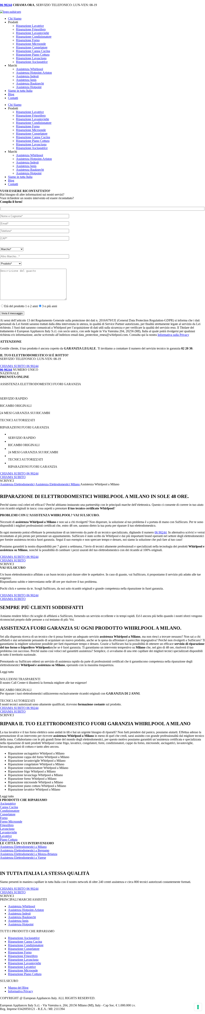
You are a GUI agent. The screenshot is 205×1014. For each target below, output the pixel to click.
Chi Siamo (14, 18)
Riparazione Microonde (31, 43)
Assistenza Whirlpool (29, 69)
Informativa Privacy (20, 991)
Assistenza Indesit (27, 76)
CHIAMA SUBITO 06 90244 (19, 366)
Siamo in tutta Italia (20, 90)
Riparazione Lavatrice (30, 25)
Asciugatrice (8, 803)
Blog (11, 94)
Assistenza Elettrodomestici (17, 484)
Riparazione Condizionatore (33, 36)
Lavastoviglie (8, 832)
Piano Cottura (8, 839)
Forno (4, 818)
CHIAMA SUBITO (13, 477)
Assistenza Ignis (26, 80)
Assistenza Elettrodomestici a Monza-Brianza (28, 854)
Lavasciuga (7, 828)
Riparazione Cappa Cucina (33, 51)
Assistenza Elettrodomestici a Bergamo (24, 850)
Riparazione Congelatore (31, 47)
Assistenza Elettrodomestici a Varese (23, 857)
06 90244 (161, 532)
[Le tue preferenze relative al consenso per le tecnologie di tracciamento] (198, 1007)
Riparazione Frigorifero (31, 29)
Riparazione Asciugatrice (32, 62)
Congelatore (7, 814)
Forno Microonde (11, 821)
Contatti (13, 98)
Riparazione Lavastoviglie (32, 33)
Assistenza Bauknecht (30, 83)
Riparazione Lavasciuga (31, 58)
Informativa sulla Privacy (173, 334)
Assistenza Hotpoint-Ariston (34, 72)
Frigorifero (7, 825)
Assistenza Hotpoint (28, 87)
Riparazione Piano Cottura (32, 54)
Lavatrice (6, 836)
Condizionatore (9, 810)
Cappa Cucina (9, 807)
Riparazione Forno (28, 40)
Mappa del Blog (18, 987)
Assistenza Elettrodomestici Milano (57, 484)
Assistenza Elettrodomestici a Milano (23, 846)
